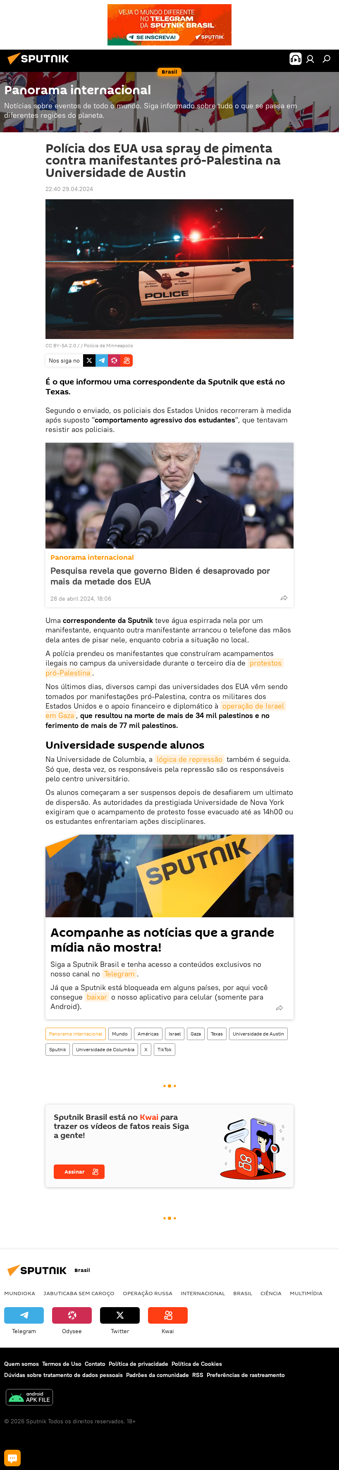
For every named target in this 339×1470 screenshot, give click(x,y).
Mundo (120, 1034)
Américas (148, 1034)
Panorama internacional (92, 557)
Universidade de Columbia (105, 1049)
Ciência (271, 1293)
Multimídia (306, 1293)
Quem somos (21, 1363)
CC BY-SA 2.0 (60, 345)
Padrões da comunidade (157, 1375)
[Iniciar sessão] (310, 58)
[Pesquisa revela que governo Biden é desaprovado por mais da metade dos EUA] (169, 496)
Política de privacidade (138, 1363)
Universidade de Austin (258, 1034)
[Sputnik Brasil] (40, 65)
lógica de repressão (189, 759)
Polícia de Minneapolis (108, 345)
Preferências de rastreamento (246, 1375)
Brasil (242, 1293)
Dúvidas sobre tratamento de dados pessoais (63, 1375)
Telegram (119, 973)
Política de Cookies (197, 1363)
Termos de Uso (61, 1363)
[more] (284, 597)
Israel (175, 1034)
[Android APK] (29, 1398)
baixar (97, 997)
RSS (197, 1375)
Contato (95, 1363)
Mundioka (19, 1293)
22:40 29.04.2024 (69, 189)
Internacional (203, 1293)
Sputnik (57, 1049)
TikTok (165, 1049)
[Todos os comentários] (12, 1458)
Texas (217, 1034)
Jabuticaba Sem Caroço (79, 1293)
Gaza (196, 1034)
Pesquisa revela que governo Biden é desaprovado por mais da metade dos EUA (160, 576)
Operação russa (147, 1293)
